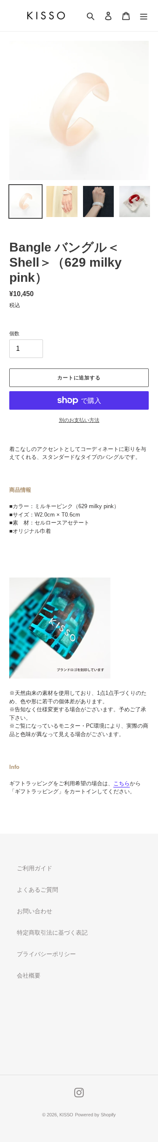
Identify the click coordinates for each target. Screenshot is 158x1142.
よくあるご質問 (37, 889)
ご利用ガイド (34, 868)
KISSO (66, 1114)
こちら (121, 783)
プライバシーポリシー (46, 954)
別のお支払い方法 (79, 420)
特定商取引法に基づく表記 (52, 932)
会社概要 (28, 975)
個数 (14, 334)
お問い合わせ (34, 911)
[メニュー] (144, 15)
